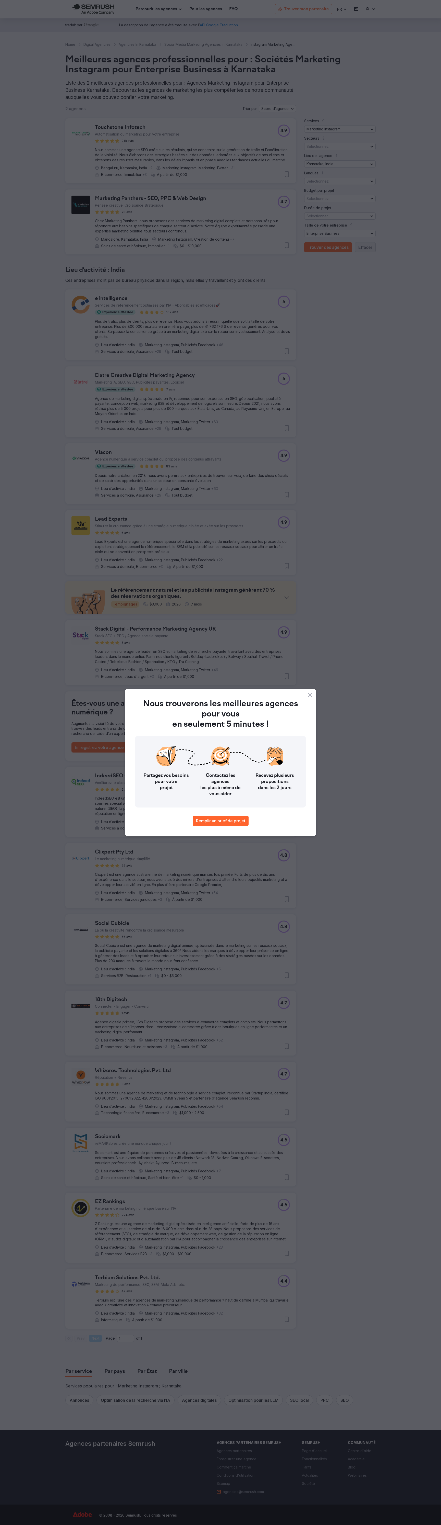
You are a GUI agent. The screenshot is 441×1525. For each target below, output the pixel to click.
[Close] (310, 695)
